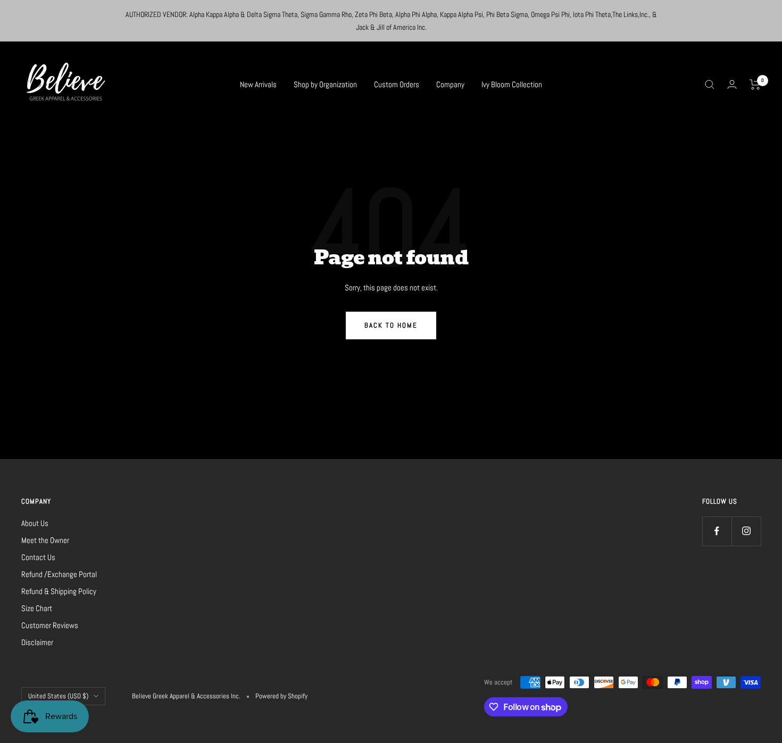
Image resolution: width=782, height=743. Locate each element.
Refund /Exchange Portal (59, 574)
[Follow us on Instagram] (746, 531)
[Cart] (755, 84)
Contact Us (38, 557)
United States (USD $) (58, 695)
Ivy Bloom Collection (511, 84)
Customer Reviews (49, 625)
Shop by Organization (325, 84)
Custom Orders (396, 84)
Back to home (391, 325)
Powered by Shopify (281, 695)
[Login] (732, 84)
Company (450, 84)
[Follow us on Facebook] (716, 531)
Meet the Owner (45, 540)
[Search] (709, 84)
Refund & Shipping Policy (58, 591)
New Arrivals (258, 84)
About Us (34, 523)
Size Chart (36, 608)
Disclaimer (37, 642)
